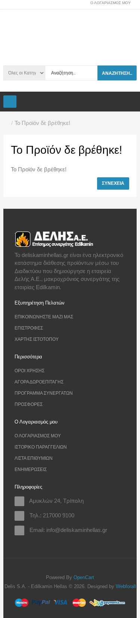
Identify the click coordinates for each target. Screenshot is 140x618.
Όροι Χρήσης (29, 370)
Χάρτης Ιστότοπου (37, 339)
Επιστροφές (29, 328)
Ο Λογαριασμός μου (38, 435)
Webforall (126, 586)
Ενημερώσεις (31, 469)
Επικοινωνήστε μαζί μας (44, 316)
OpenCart (84, 577)
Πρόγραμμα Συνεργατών (44, 393)
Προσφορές (29, 404)
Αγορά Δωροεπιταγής (39, 382)
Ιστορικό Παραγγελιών (41, 447)
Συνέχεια (113, 183)
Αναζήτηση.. (117, 73)
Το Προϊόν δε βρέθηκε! (42, 123)
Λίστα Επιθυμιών (34, 458)
